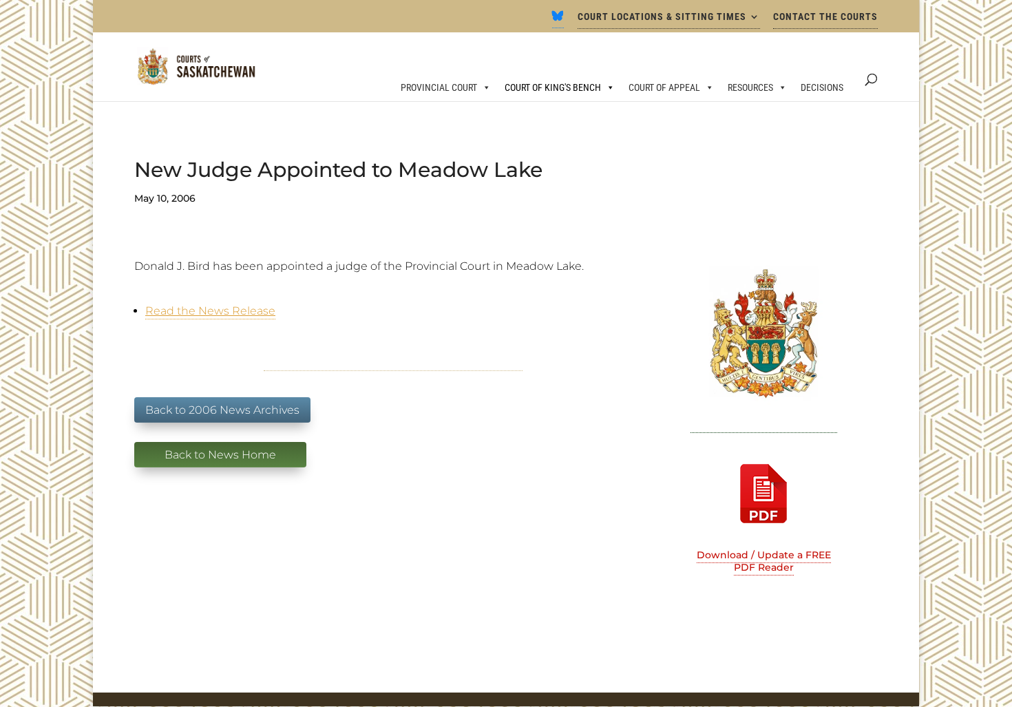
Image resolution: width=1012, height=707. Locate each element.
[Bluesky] (558, 20)
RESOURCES (750, 87)
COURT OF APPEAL (664, 87)
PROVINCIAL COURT (439, 87)
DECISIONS (822, 87)
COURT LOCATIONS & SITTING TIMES (662, 17)
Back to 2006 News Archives (222, 409)
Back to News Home (220, 454)
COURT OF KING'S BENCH (553, 87)
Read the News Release (210, 310)
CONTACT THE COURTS (825, 17)
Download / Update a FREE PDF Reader (764, 561)
